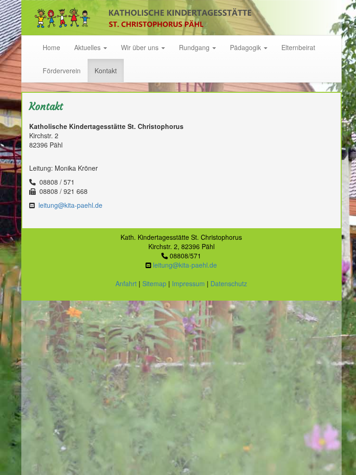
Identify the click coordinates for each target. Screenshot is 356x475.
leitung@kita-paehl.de (70, 205)
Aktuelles (88, 47)
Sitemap (154, 283)
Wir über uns (140, 47)
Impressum (188, 283)
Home (51, 47)
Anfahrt (126, 283)
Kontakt (106, 70)
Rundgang (195, 47)
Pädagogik (246, 47)
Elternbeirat (298, 47)
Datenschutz (228, 283)
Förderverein (62, 70)
